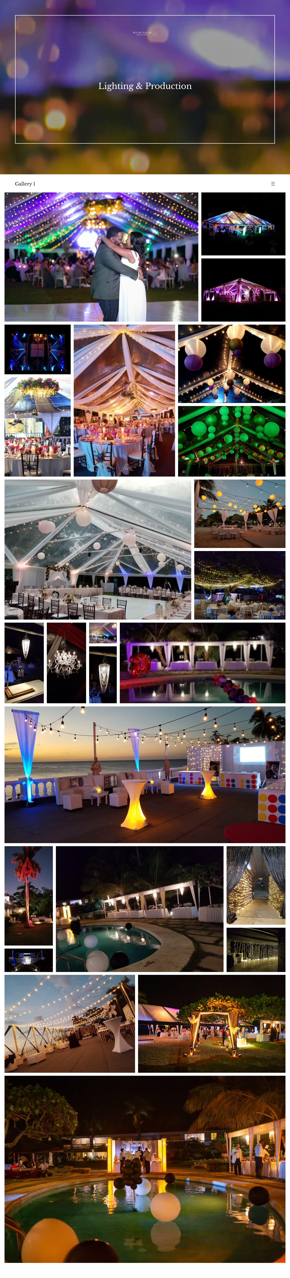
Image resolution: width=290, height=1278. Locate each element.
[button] (273, 183)
